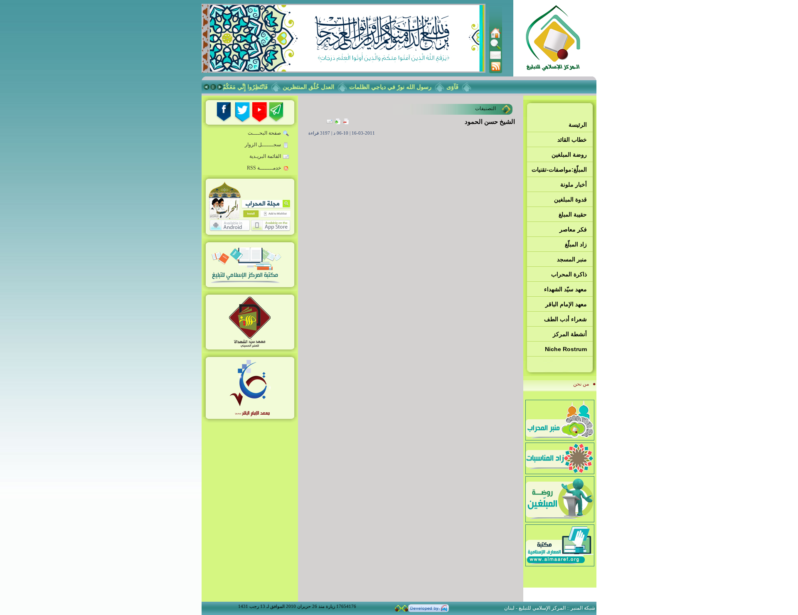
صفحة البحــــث (264, 133)
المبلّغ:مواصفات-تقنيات (559, 169)
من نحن (581, 384)
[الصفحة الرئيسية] (495, 36)
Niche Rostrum (566, 349)
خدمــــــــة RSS (264, 168)
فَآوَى (459, 87)
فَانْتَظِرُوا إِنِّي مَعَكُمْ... (249, 87)
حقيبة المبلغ (573, 214)
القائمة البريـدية (265, 156)
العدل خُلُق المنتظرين (315, 87)
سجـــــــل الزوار (263, 145)
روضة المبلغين (569, 154)
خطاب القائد (572, 139)
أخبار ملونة (573, 184)
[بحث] (495, 48)
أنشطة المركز (570, 334)
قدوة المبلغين (570, 199)
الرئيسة (578, 124)
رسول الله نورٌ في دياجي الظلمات (397, 87)
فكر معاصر (573, 229)
